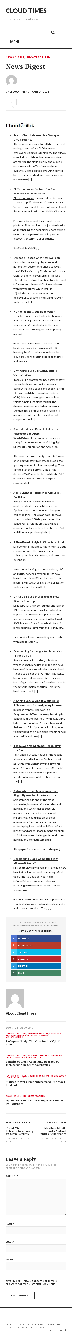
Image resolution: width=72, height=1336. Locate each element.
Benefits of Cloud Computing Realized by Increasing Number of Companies (32, 1063)
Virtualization (14, 1037)
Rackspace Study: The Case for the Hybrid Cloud (33, 1043)
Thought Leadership (18, 1035)
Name (10, 1224)
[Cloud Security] (36, 32)
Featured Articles (38, 1034)
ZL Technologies (23, 197)
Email (10, 1242)
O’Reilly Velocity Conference (36, 271)
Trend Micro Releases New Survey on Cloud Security (19, 1131)
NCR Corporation (24, 316)
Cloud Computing (16, 1034)
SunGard (35, 211)
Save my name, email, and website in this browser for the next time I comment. (31, 1282)
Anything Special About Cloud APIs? (36, 700)
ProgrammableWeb (25, 714)
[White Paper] (44, 32)
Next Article (55, 1122)
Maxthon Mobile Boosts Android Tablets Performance (52, 1131)
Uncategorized (38, 57)
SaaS (47, 1076)
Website (11, 1260)
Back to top (57, 1330)
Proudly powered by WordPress (25, 1325)
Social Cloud (58, 1076)
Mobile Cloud (35, 1076)
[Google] (18, 32)
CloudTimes (18, 91)
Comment (12, 1176)
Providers (55, 1034)
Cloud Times (26, 10)
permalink (53, 925)
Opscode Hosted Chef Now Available (36, 257)
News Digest (15, 57)
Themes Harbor (37, 1328)
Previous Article (19, 1122)
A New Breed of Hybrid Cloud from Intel (38, 542)
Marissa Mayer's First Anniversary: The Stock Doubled (35, 1083)
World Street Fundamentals (31, 438)
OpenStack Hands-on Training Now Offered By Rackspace (34, 1102)
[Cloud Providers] (27, 32)
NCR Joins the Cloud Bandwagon (34, 311)
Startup (32, 1056)
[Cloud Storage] (10, 32)
